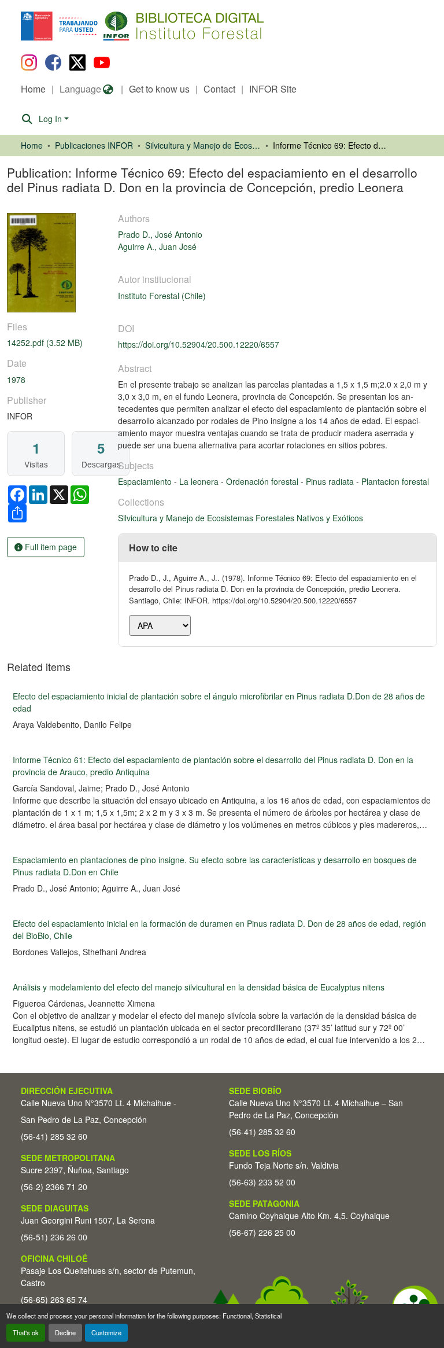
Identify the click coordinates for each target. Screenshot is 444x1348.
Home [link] (32, 145)
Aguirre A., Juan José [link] (157, 246)
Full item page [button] (50, 547)
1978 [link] (16, 379)
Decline (65, 1332)
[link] (55, 343)
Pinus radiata (331, 481)
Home (33, 88)
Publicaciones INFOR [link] (94, 145)
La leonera (200, 481)
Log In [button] (51, 118)
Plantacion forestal (395, 481)
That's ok (26, 1332)
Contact (219, 88)
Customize (106, 1332)
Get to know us (159, 88)
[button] (115, 26)
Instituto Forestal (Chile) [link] (162, 295)
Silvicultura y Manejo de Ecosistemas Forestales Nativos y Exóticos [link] (203, 145)
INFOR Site (273, 88)
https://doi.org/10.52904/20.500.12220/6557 (198, 344)
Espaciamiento (146, 481)
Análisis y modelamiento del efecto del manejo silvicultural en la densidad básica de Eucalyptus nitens (198, 987)
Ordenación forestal (263, 481)
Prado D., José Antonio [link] (160, 234)
